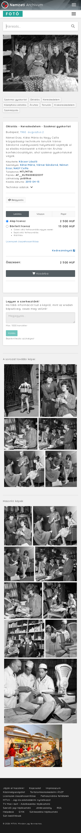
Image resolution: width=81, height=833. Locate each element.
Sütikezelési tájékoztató (43, 811)
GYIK (22, 811)
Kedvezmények (62, 250)
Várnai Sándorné (47, 164)
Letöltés (17, 213)
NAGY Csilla (21, 168)
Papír (63, 213)
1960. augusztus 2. (32, 132)
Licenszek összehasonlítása (22, 241)
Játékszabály (44, 807)
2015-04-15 (33, 181)
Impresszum (53, 788)
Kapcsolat (35, 788)
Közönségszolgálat (14, 792)
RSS (59, 807)
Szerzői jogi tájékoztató (17, 807)
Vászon (40, 213)
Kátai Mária (27, 164)
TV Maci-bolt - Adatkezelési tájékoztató (26, 803)
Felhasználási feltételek (55, 795)
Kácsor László (28, 161)
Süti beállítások (12, 815)
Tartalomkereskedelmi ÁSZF (47, 792)
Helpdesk (8, 811)
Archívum (26, 5)
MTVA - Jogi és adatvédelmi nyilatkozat (27, 799)
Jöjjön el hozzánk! (13, 788)
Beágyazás (17, 199)
